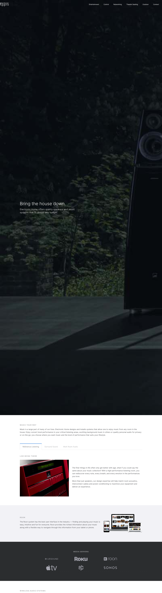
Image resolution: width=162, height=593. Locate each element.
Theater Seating (132, 4)
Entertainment (94, 4)
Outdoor (146, 4)
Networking (117, 4)
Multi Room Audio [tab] (70, 447)
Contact (156, 4)
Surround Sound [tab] (51, 447)
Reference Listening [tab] (31, 447)
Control (106, 4)
